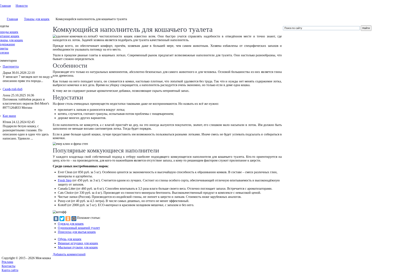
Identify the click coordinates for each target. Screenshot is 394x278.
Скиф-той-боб (12, 89)
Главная (12, 19)
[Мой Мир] (73, 218)
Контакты (8, 266)
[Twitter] (62, 218)
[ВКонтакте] (56, 218)
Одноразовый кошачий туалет (79, 228)
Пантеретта (11, 66)
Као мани (9, 116)
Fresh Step (65, 180)
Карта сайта (10, 270)
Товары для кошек (36, 19)
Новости (22, 5)
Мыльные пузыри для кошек (78, 247)
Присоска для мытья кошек (77, 232)
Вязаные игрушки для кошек (78, 243)
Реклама (7, 262)
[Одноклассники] (67, 218)
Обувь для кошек (69, 239)
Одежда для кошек (71, 223)
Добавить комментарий (69, 254)
